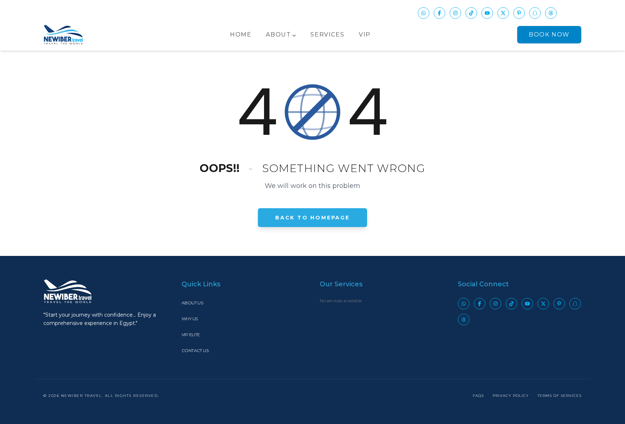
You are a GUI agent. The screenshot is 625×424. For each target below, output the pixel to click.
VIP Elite (191, 334)
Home (240, 34)
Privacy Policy (511, 395)
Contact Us (195, 350)
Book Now (549, 34)
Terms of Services (559, 395)
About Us (192, 302)
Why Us (189, 318)
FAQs (478, 395)
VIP (365, 34)
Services (327, 34)
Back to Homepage (312, 217)
